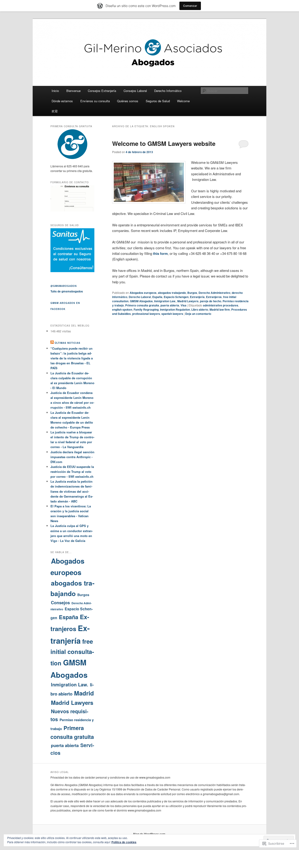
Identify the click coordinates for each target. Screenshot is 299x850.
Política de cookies (123, 842)
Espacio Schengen (176, 297)
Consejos (60, 602)
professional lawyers (146, 314)
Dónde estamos (62, 101)
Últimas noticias (67, 342)
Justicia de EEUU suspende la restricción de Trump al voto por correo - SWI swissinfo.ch (72, 471)
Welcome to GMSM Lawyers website (163, 143)
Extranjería (197, 297)
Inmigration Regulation (175, 309)
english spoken (122, 309)
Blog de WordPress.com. (149, 834)
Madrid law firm (220, 309)
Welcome (183, 101)
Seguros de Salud (158, 101)
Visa (183, 305)
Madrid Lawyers (188, 301)
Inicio (55, 90)
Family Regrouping (146, 309)
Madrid (84, 693)
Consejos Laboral (135, 90)
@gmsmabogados (63, 286)
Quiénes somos (127, 101)
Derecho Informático (168, 90)
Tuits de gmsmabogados (66, 291)
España (157, 297)
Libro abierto (199, 309)
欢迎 (55, 111)
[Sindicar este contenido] (52, 342)
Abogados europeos (143, 293)
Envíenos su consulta (95, 101)
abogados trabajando (172, 293)
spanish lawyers (172, 314)
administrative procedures (220, 305)
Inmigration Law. (165, 301)
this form (160, 253)
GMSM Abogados (141, 301)
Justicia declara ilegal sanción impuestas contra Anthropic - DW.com (72, 457)
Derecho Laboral (140, 297)
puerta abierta (169, 305)
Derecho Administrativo (214, 293)
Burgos (192, 293)
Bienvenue (73, 90)
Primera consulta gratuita (142, 305)
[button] (148, 182)
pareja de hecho (210, 301)
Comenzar (190, 5)
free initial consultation (72, 652)
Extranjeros (214, 297)
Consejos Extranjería (102, 90)
